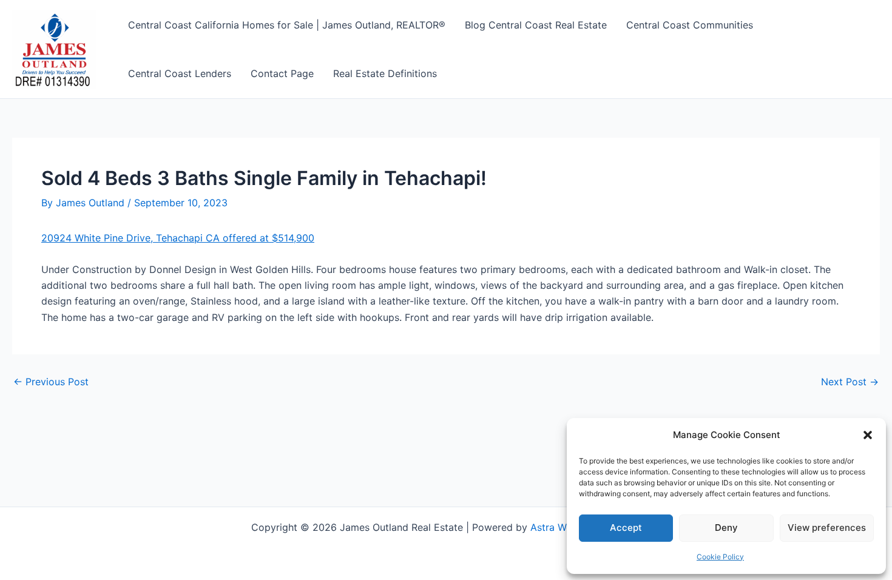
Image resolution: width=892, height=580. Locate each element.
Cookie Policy (720, 556)
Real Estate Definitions (385, 73)
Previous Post (51, 381)
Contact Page (282, 73)
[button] (868, 435)
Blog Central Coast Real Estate (536, 25)
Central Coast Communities (689, 25)
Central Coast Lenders (179, 73)
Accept (626, 527)
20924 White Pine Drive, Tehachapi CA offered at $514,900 (177, 238)
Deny (726, 527)
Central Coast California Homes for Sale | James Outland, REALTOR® (286, 25)
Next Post (850, 381)
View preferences (827, 527)
